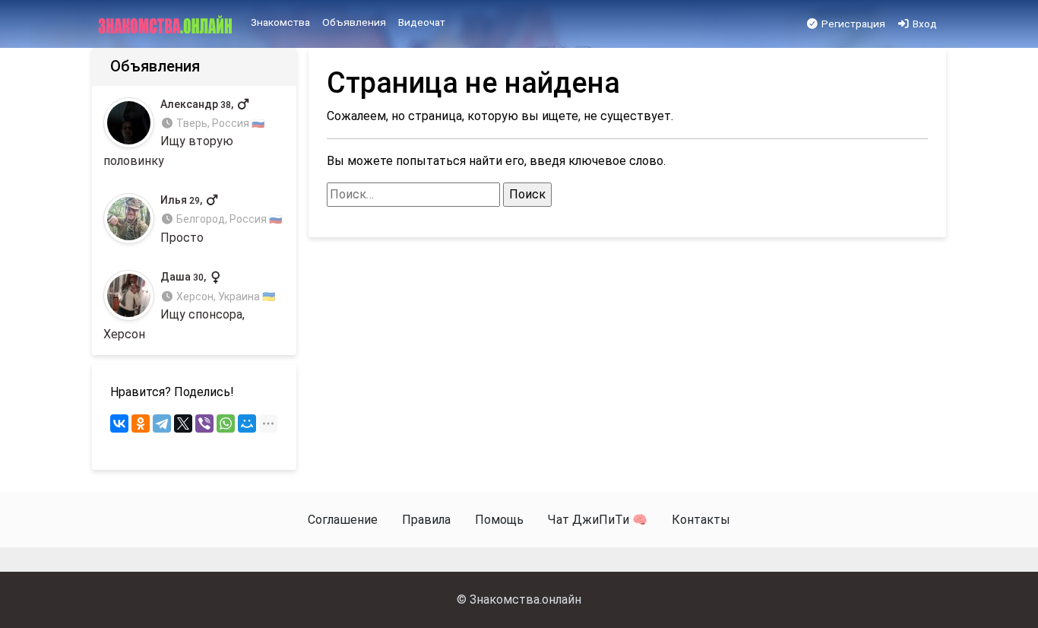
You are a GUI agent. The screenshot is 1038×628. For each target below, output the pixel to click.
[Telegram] (162, 423)
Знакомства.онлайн (525, 599)
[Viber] (204, 423)
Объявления (354, 22)
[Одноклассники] (140, 423)
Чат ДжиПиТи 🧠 (597, 519)
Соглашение (343, 519)
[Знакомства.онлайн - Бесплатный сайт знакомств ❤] (167, 24)
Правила (426, 519)
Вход (923, 23)
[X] (183, 423)
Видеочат (421, 22)
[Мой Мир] (247, 423)
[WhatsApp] (226, 423)
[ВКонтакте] (119, 423)
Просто (221, 219)
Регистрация (852, 23)
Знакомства (280, 22)
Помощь (499, 519)
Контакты (701, 519)
